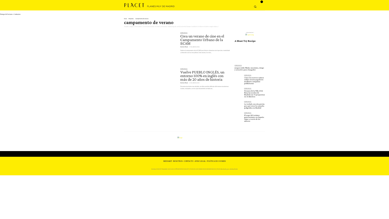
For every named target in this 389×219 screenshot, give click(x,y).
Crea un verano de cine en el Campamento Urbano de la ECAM (202, 40)
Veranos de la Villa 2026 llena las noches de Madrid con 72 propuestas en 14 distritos (254, 94)
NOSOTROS (178, 161)
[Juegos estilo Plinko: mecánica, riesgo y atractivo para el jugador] (250, 53)
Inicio (125, 18)
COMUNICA (184, 32)
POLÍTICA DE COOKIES (216, 161)
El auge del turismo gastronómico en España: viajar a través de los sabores (254, 118)
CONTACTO (188, 161)
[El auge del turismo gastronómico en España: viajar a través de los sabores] (239, 116)
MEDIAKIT (167, 161)
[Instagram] (261, 2)
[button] (255, 7)
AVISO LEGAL (200, 161)
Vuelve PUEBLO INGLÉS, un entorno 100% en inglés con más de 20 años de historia (202, 76)
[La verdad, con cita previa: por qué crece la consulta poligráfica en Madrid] (239, 105)
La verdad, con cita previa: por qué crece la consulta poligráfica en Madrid (254, 106)
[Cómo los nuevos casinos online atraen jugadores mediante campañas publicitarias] (239, 78)
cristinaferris (233, 169)
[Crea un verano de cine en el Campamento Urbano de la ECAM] (150, 47)
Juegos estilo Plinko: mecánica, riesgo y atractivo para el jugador (249, 69)
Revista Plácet (184, 47)
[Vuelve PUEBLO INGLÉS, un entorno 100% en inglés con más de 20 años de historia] (150, 83)
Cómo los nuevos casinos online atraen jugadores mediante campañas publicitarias (254, 80)
